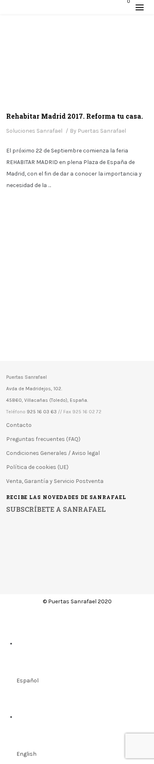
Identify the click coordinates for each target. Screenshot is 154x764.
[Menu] (139, 7)
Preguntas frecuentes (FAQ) (43, 439)
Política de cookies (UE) (37, 467)
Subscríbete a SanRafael (56, 509)
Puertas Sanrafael (102, 130)
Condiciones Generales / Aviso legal (53, 453)
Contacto (19, 425)
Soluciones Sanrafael (34, 130)
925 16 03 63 (42, 412)
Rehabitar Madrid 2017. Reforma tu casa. (74, 116)
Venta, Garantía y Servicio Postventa (54, 481)
